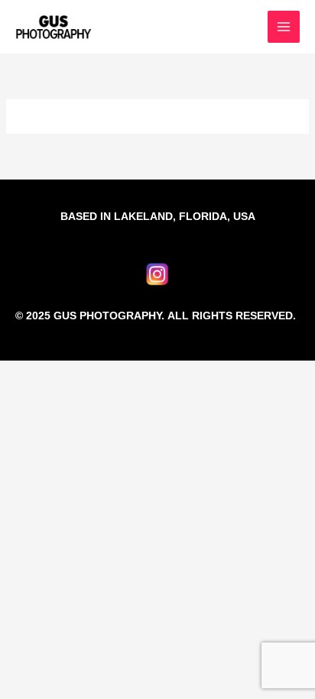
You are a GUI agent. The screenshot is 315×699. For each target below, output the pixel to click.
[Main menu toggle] (284, 27)
